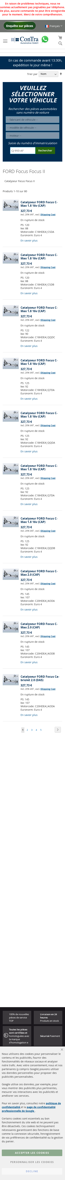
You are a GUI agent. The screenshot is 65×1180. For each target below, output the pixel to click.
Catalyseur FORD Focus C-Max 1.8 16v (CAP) (39, 204)
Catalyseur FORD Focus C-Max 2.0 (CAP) (39, 573)
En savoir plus (29, 240)
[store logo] (25, 40)
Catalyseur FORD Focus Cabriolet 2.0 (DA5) (40, 678)
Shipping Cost (47, 214)
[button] (53, 26)
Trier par (32, 74)
